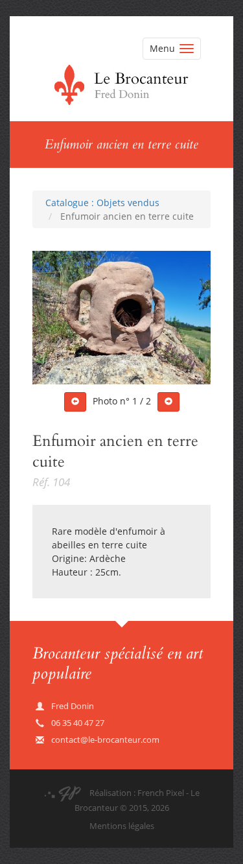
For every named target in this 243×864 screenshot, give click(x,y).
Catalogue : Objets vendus (102, 202)
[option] (121, 317)
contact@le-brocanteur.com (105, 739)
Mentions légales (121, 826)
